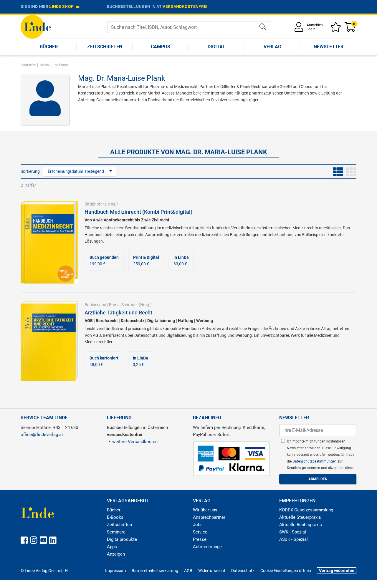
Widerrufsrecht (211, 570)
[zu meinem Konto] (300, 29)
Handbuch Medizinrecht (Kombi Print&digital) (138, 212)
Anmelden (315, 25)
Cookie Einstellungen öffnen (285, 570)
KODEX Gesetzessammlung (306, 510)
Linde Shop (62, 6)
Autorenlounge (207, 546)
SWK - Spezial (292, 532)
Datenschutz (242, 570)
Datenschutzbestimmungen (315, 461)
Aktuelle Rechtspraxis (300, 524)
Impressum (115, 570)
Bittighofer (94, 204)
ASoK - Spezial (293, 539)
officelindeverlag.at (42, 434)
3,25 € (140, 361)
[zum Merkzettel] (336, 29)
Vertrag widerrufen (336, 570)
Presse (199, 539)
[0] (350, 29)
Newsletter (328, 46)
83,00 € (181, 260)
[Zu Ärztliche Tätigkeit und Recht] (49, 341)
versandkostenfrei (185, 6)
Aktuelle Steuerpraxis (300, 517)
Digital (216, 46)
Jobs (198, 524)
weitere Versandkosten (135, 441)
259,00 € (146, 260)
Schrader (129, 304)
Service (200, 532)
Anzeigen (116, 554)
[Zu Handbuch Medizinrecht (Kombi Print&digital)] (49, 241)
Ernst (114, 304)
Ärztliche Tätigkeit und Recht (118, 312)
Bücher (49, 46)
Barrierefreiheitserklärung (155, 570)
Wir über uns (205, 510)
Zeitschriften (104, 46)
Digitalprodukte (122, 539)
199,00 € (104, 260)
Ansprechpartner (209, 517)
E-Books (115, 517)
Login (311, 29)
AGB (188, 570)
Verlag (272, 46)
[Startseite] (36, 26)
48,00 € (104, 361)
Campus (160, 46)
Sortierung (30, 171)
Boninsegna (95, 304)
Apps (112, 546)
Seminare (116, 532)
